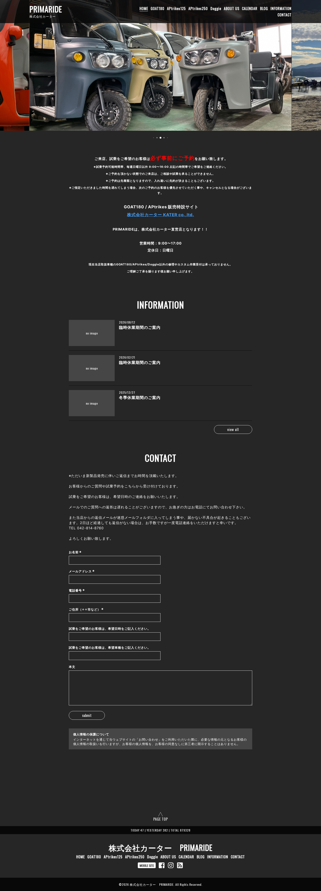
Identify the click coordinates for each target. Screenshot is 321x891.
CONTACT (285, 14)
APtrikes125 (176, 8)
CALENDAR (249, 8)
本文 (72, 667)
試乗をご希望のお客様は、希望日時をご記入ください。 (110, 628)
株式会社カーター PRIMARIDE (160, 847)
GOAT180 (157, 8)
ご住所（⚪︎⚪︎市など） (86, 609)
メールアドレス (82, 571)
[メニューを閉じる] (160, 445)
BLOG (264, 8)
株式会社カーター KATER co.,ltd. (160, 214)
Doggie (216, 8)
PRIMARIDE (45, 9)
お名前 (75, 552)
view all (233, 429)
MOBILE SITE (147, 865)
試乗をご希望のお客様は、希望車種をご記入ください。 (110, 647)
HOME (144, 8)
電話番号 (77, 590)
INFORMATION (281, 8)
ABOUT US (231, 8)
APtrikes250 (198, 8)
